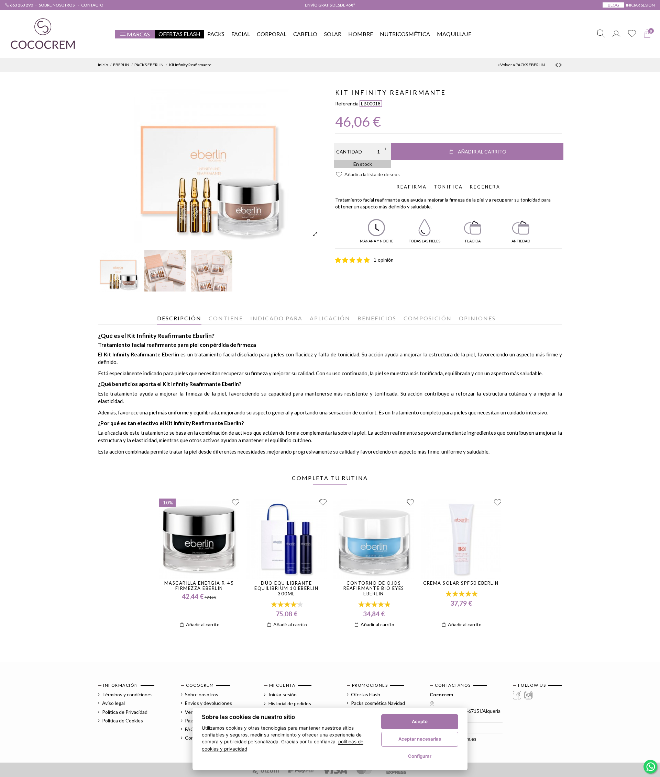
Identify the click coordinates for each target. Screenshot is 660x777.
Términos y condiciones (127, 694)
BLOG (613, 5)
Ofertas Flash (365, 694)
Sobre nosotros (57, 5)
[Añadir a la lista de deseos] (235, 502)
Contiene (226, 318)
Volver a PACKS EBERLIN (522, 64)
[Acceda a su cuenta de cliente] (616, 34)
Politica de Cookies (122, 720)
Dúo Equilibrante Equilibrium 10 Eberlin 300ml (286, 588)
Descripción (179, 318)
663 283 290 (21, 5)
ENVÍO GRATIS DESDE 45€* (330, 5)
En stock (362, 164)
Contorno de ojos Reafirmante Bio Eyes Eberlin (373, 588)
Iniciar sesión (282, 694)
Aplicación (330, 318)
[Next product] (560, 64)
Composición (428, 318)
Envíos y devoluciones (208, 703)
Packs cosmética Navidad (378, 703)
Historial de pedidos (289, 703)
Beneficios (377, 318)
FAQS (191, 729)
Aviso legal (113, 703)
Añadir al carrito (482, 152)
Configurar (419, 756)
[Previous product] (557, 64)
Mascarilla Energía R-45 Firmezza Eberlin (199, 585)
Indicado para (276, 318)
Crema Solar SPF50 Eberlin (461, 583)
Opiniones (477, 318)
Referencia (347, 103)
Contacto (92, 5)
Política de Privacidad (124, 712)
